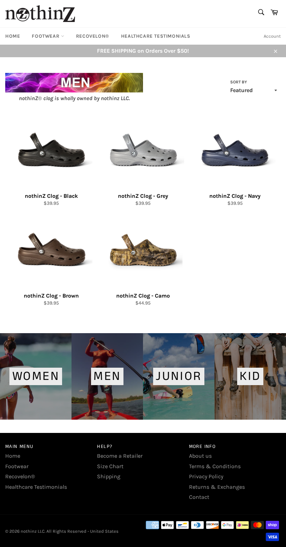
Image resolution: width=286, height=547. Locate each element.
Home (12, 36)
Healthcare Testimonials (155, 36)
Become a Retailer (120, 455)
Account (272, 36)
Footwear (46, 36)
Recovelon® (92, 36)
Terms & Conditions (215, 466)
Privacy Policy (206, 476)
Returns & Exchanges (217, 487)
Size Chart (110, 466)
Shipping (108, 476)
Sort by (238, 82)
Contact (199, 497)
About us (200, 455)
